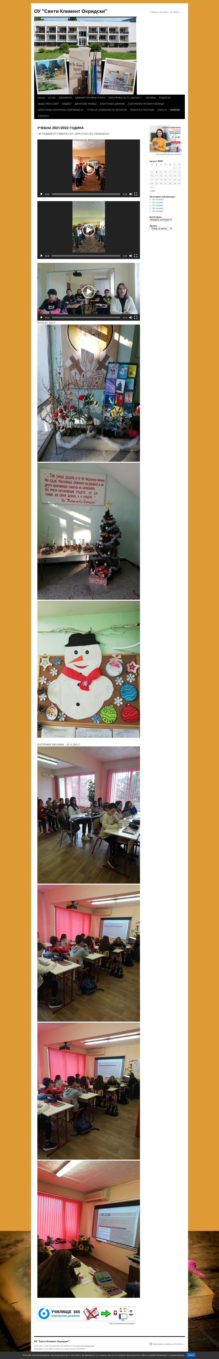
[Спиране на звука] (130, 194)
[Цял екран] (135, 194)
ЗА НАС (52, 97)
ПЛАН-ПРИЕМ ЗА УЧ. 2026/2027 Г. (125, 97)
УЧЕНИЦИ (151, 97)
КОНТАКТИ (43, 115)
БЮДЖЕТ (67, 103)
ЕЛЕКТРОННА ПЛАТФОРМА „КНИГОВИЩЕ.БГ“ (61, 109)
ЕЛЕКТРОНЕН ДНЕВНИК (112, 103)
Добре (191, 1355)
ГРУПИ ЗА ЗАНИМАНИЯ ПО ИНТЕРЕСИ (107, 109)
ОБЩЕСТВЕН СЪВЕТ (48, 103)
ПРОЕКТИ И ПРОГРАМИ (142, 109)
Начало (41, 97)
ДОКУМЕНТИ (65, 97)
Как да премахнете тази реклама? (122, 1323)
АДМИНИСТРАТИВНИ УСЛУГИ (90, 97)
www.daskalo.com (87, 1345)
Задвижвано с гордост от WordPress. (168, 1344)
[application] (88, 168)
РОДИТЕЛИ (164, 97)
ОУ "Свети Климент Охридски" (70, 10)
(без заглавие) (157, 199)
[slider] (86, 194)
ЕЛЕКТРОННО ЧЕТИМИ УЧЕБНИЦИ (146, 103)
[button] (88, 168)
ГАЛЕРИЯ (175, 109)
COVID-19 (162, 109)
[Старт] (41, 194)
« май (152, 190)
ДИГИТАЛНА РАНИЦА (86, 103)
